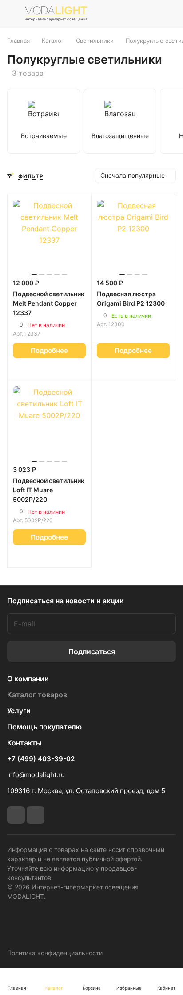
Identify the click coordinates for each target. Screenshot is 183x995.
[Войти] (149, 13)
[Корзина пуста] (169, 13)
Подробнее (49, 350)
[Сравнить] (59, 369)
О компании (28, 678)
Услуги (19, 710)
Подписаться (91, 651)
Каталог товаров (37, 694)
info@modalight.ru (36, 774)
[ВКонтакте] (16, 815)
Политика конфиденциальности (55, 953)
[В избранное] (40, 369)
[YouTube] (35, 815)
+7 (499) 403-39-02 (41, 759)
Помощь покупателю (44, 726)
